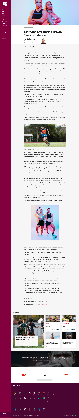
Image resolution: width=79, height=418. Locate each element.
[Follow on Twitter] (27, 385)
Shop (3, 36)
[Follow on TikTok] (22, 385)
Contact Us (31, 415)
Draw (3, 13)
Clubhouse (4, 25)
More (3, 27)
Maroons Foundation (5, 32)
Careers (25, 415)
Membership (4, 38)
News (3, 9)
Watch (3, 11)
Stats (3, 17)
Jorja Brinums (30, 39)
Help (27, 415)
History (3, 34)
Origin (3, 30)
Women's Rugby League (28, 27)
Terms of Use (15, 415)
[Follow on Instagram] (30, 385)
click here (47, 301)
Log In (4, 415)
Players (3, 23)
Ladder (3, 15)
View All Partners (45, 379)
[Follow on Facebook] (25, 385)
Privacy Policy (20, 415)
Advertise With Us (36, 415)
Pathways (4, 19)
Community (4, 21)
